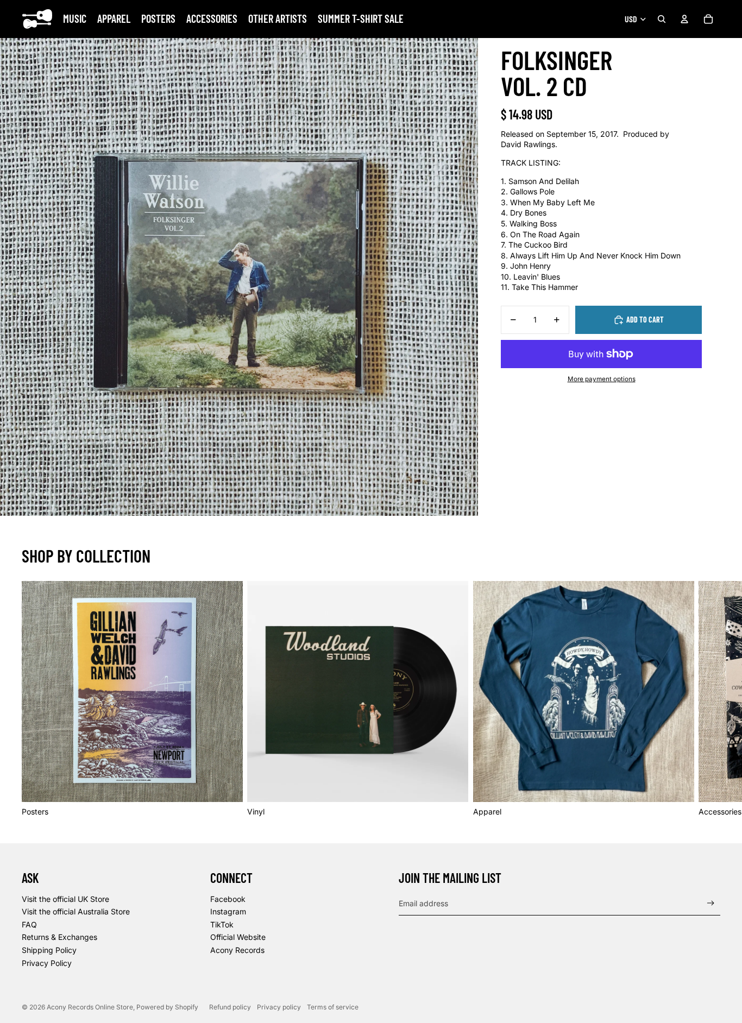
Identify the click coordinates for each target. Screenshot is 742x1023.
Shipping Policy (49, 950)
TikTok (222, 924)
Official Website (238, 937)
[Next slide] (708, 699)
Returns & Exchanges (59, 937)
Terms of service (333, 1007)
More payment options (602, 379)
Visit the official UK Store (65, 899)
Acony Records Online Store (90, 1007)
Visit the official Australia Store (76, 911)
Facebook (228, 899)
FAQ (29, 924)
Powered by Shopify (167, 1007)
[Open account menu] (684, 19)
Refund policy (230, 1007)
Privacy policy (279, 1007)
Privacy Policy (47, 963)
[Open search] (662, 19)
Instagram (228, 911)
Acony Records (237, 950)
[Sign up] (710, 903)
